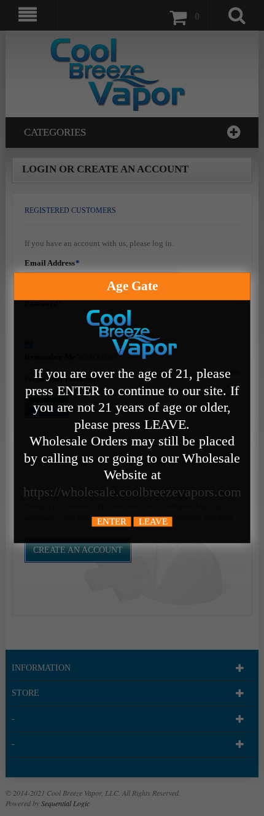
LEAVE (153, 522)
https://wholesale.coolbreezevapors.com (132, 491)
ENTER (111, 522)
